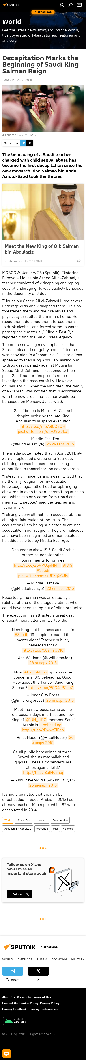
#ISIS (67, 565)
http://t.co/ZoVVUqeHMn (37, 565)
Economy (59, 959)
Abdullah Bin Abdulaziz (17, 828)
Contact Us (10, 1003)
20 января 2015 (60, 588)
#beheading (50, 724)
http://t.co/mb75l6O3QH (43, 426)
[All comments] (6, 1053)
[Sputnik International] (13, 7)
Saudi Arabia (60, 820)
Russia (42, 959)
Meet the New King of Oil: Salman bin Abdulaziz (42, 249)
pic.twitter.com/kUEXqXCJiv (43, 575)
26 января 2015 (60, 444)
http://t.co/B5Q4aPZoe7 (51, 687)
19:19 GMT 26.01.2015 (17, 80)
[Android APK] (16, 1022)
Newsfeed (41, 820)
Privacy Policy (49, 1003)
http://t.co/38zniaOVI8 (43, 650)
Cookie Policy (28, 1003)
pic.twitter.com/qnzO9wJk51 (43, 431)
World (7, 820)
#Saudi (43, 570)
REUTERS (10, 135)
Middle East (23, 820)
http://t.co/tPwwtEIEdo (43, 729)
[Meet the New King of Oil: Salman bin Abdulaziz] (43, 212)
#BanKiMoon (35, 672)
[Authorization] (61, 4)
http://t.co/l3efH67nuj (43, 772)
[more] (78, 260)
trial (55, 828)
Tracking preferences (43, 1009)
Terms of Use (42, 997)
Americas (24, 959)
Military (78, 959)
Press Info (24, 997)
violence (68, 828)
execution (42, 828)
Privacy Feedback (14, 1009)
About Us (8, 997)
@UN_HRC (36, 719)
